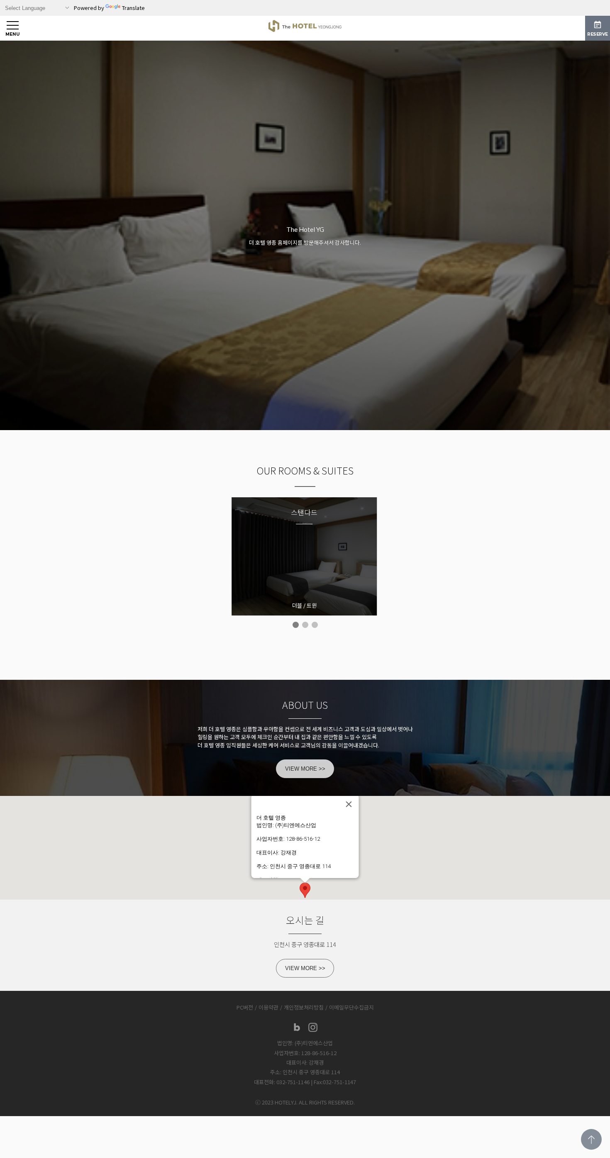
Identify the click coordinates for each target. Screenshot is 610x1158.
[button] (305, 890)
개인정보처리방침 (304, 1007)
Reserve (597, 34)
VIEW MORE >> (305, 769)
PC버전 (245, 1007)
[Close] (349, 804)
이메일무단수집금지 (351, 1007)
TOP (591, 1139)
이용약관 (268, 1007)
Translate (133, 8)
